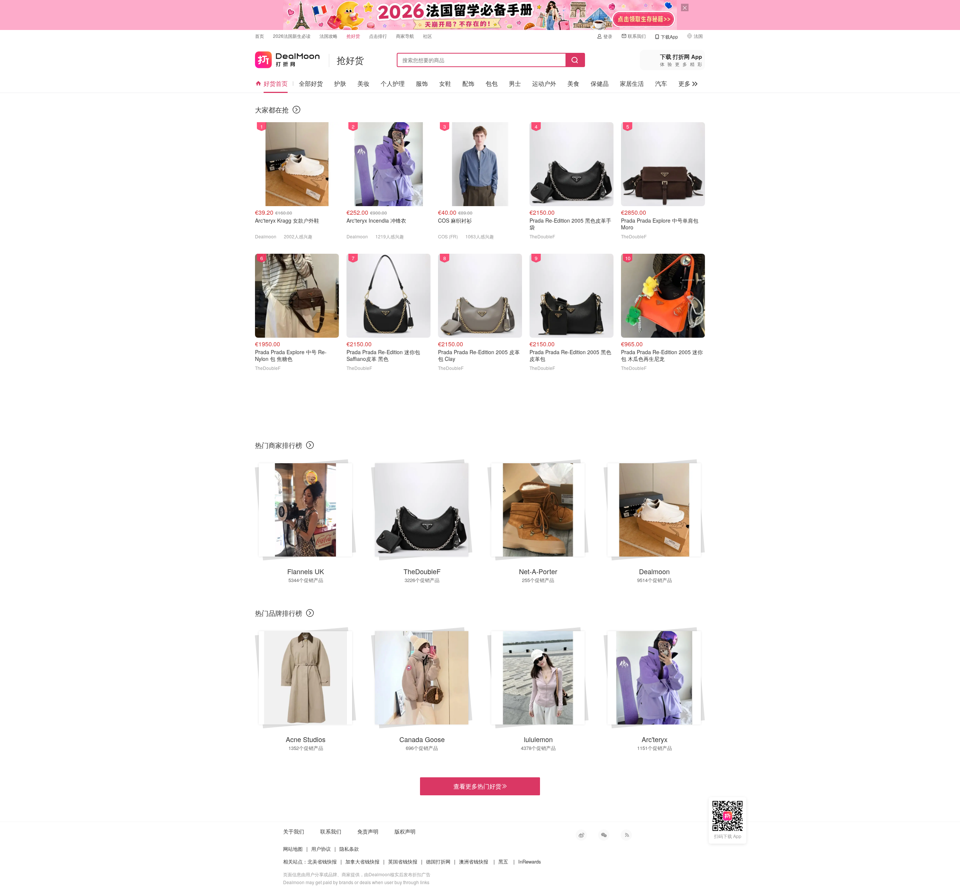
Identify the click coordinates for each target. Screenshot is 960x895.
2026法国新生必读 (291, 36)
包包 (492, 83)
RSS (626, 835)
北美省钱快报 (322, 861)
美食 (573, 83)
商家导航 (405, 36)
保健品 (600, 83)
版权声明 (405, 831)
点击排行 (378, 36)
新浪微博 (581, 835)
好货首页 (276, 83)
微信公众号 (603, 835)
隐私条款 (349, 848)
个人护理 (393, 83)
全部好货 (311, 83)
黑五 (503, 861)
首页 (259, 36)
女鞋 (445, 83)
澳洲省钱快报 (473, 861)
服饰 (422, 83)
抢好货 (353, 36)
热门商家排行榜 (278, 445)
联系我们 (637, 36)
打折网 (287, 58)
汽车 (661, 83)
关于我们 (293, 831)
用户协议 (321, 848)
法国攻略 (329, 36)
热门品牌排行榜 (278, 612)
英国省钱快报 (402, 861)
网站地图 (293, 848)
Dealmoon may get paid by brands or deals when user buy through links (356, 882)
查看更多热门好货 (480, 786)
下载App (669, 36)
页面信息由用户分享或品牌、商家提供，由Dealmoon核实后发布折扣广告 (356, 874)
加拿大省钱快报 (362, 861)
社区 (427, 36)
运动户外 (544, 83)
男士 (515, 83)
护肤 (340, 83)
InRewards (529, 861)
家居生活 (632, 83)
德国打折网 (438, 861)
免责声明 (367, 831)
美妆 (363, 83)
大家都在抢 (272, 109)
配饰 (468, 83)
